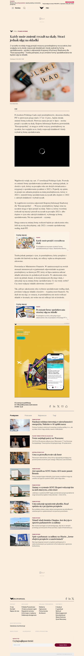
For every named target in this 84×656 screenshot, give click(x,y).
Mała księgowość (61, 613)
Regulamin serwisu (28, 611)
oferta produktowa (41, 631)
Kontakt (12, 609)
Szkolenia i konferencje (17, 626)
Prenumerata (43, 611)
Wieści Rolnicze (61, 617)
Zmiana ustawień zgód (29, 609)
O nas (12, 607)
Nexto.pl (58, 611)
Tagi (54, 415)
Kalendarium (27, 631)
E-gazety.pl (59, 609)
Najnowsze (42, 415)
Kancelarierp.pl (60, 615)
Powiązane (14, 415)
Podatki (38, 237)
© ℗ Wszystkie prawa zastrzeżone (26, 405)
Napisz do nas (14, 611)
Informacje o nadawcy (29, 613)
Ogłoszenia (42, 609)
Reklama (42, 607)
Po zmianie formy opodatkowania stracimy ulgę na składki (50, 311)
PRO (47, 8)
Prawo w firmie (23, 31)
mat (16, 109)
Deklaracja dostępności (29, 615)
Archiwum (42, 613)
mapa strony (14, 631)
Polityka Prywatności (28, 607)
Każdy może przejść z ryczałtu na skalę (50, 242)
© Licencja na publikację (23, 403)
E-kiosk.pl (59, 607)
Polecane (28, 415)
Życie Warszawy (61, 619)
